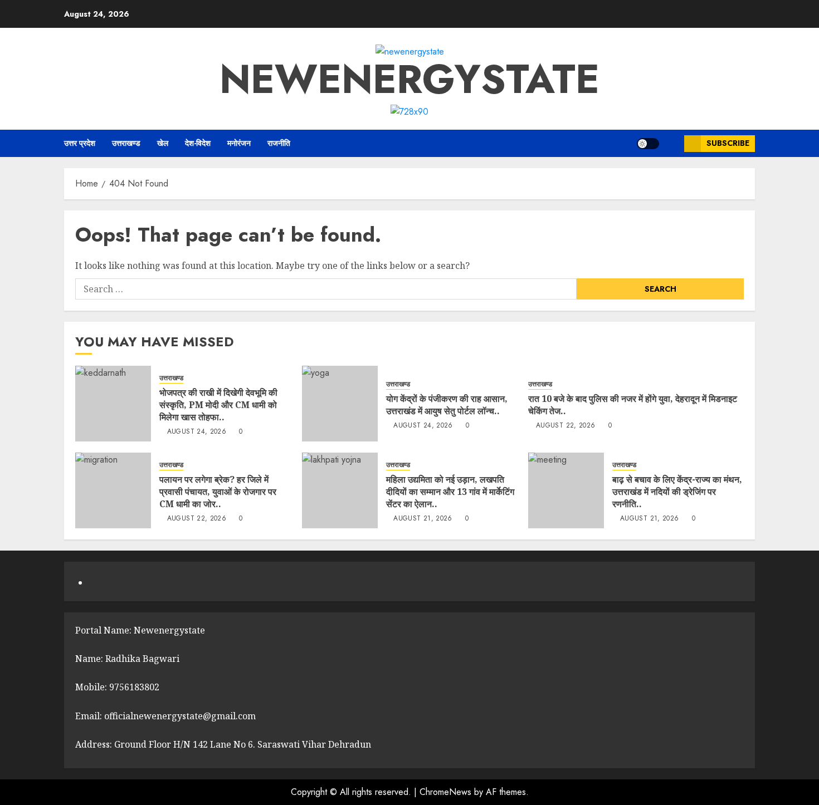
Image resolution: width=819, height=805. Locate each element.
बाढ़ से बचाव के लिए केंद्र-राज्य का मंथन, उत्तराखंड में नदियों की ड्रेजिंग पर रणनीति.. (677, 492)
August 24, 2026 (196, 432)
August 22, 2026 (565, 425)
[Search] (672, 143)
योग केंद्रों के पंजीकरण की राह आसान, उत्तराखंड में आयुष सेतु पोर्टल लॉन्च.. (447, 404)
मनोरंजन (239, 143)
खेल (162, 143)
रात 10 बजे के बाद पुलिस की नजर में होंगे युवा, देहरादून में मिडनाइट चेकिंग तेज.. (632, 404)
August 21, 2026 (422, 518)
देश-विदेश (198, 143)
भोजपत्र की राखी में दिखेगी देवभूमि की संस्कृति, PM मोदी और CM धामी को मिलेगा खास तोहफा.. (218, 405)
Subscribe (727, 143)
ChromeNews (445, 792)
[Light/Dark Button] (648, 143)
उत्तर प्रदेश (79, 143)
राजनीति (278, 143)
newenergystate (409, 79)
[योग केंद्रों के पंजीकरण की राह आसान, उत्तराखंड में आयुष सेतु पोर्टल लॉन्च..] (340, 403)
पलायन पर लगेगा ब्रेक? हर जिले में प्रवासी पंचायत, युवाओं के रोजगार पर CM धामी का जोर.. (217, 492)
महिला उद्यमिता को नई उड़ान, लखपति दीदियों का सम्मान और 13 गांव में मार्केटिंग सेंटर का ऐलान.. (450, 492)
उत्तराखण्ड (126, 143)
